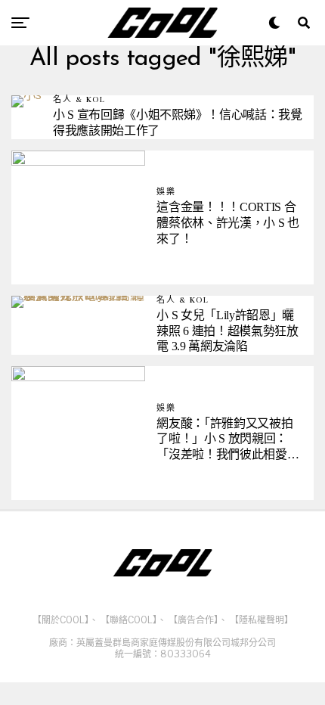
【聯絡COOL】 (129, 620)
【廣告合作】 (193, 620)
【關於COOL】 (60, 620)
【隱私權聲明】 (261, 620)
